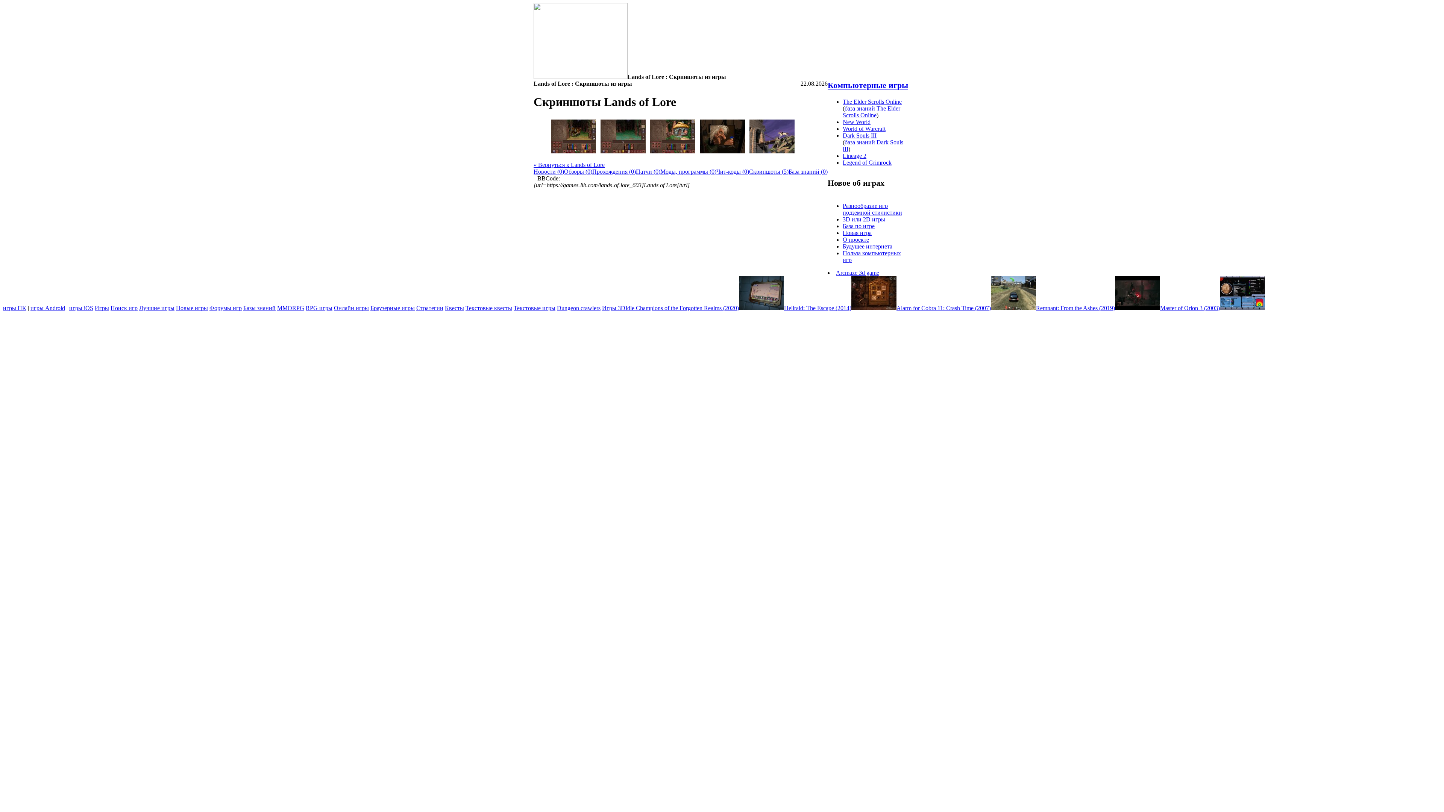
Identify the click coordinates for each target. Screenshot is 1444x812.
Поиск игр (124, 308)
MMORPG (290, 308)
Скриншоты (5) (769, 171)
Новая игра (857, 233)
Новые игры (192, 308)
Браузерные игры (392, 308)
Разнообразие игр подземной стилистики (872, 209)
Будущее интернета (867, 246)
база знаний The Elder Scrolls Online (871, 111)
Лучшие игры (156, 308)
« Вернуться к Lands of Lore (569, 165)
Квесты (454, 308)
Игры (102, 308)
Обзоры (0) (578, 171)
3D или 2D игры (864, 219)
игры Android (47, 308)
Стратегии (429, 308)
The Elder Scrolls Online (872, 101)
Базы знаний (259, 308)
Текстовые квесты (489, 308)
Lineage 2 (854, 156)
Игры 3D (613, 308)
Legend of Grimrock (867, 162)
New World (857, 122)
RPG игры (319, 308)
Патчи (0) (648, 171)
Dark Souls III (860, 135)
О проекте (856, 239)
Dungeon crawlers (579, 308)
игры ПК (14, 308)
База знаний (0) (808, 171)
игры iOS (81, 308)
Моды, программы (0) (688, 171)
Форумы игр (225, 308)
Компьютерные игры (868, 85)
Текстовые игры (534, 308)
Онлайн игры (351, 308)
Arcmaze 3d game (857, 273)
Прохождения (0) (614, 171)
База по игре (859, 226)
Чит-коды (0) (732, 171)
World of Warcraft (864, 129)
